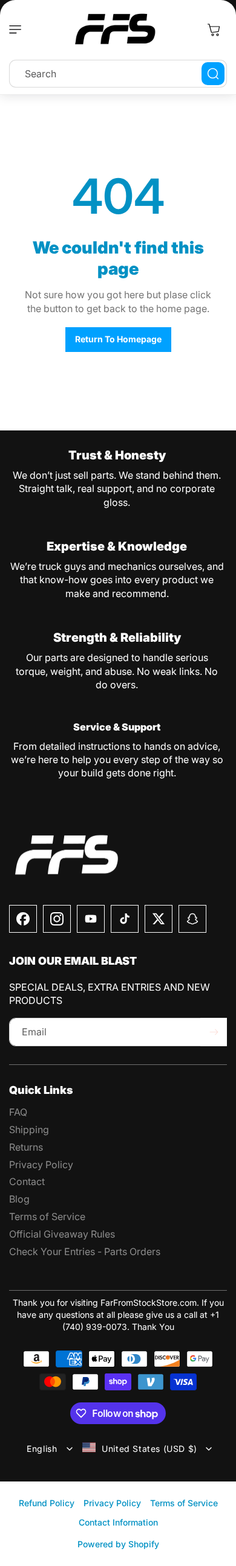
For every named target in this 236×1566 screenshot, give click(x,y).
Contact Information (118, 1522)
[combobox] (118, 73)
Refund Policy (46, 1503)
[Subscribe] (213, 1032)
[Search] (213, 73)
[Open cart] (213, 29)
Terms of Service (184, 1503)
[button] (18, 30)
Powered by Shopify (118, 1544)
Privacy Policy (112, 1503)
